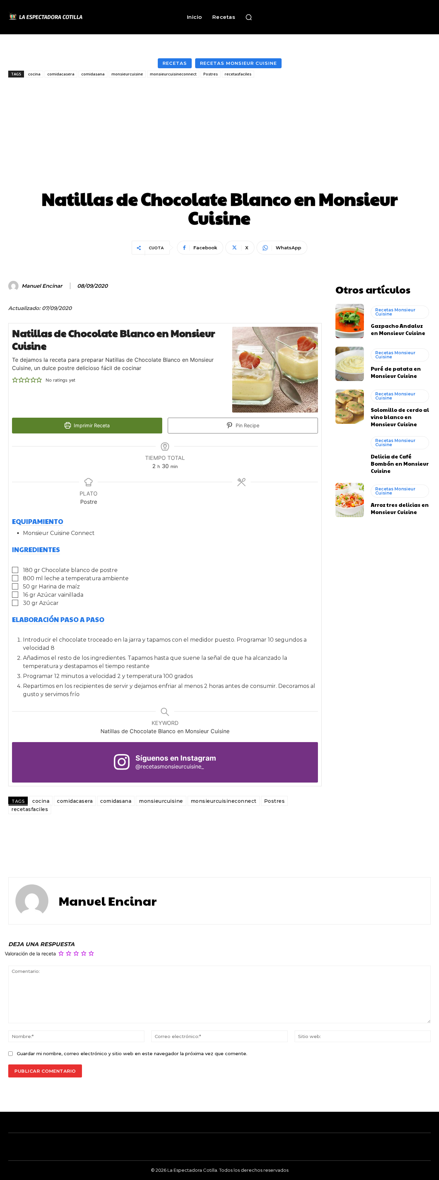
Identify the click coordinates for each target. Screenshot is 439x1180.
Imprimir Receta (91, 425)
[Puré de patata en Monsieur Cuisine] (349, 364)
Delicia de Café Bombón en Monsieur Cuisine (400, 463)
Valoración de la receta (30, 953)
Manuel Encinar (42, 286)
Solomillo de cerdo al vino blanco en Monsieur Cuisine (400, 417)
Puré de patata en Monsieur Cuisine (396, 372)
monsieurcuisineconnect (173, 73)
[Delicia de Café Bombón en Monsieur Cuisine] (349, 453)
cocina (34, 73)
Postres (210, 73)
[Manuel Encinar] (14, 286)
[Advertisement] (219, 134)
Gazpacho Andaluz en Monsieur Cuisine (398, 329)
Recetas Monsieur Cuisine (238, 63)
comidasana (93, 73)
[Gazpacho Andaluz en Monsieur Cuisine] (349, 321)
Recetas (175, 63)
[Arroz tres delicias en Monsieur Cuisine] (349, 500)
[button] (249, 17)
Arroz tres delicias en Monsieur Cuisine (400, 508)
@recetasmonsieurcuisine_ (169, 766)
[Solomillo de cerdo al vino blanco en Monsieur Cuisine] (349, 407)
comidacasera (60, 73)
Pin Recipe (246, 425)
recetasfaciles (238, 73)
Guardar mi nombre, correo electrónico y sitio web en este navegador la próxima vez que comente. (132, 1053)
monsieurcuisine (127, 73)
